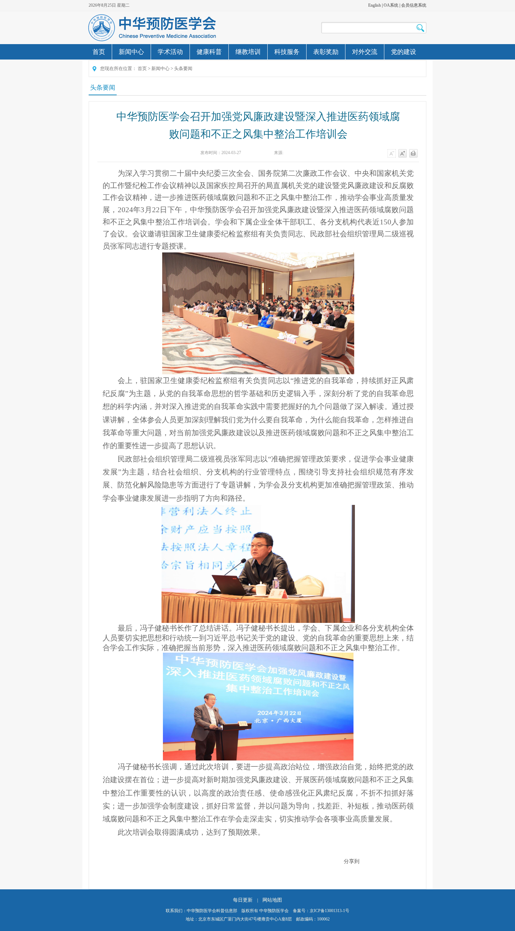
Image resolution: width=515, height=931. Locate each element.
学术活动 (170, 51)
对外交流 (364, 51)
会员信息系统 (413, 5)
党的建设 (403, 51)
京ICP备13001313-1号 (329, 910)
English (374, 5)
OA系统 (391, 5)
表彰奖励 (325, 51)
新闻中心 (131, 51)
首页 (98, 51)
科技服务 (287, 51)
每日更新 (243, 900)
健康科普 (209, 51)
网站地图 (272, 900)
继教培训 (248, 51)
